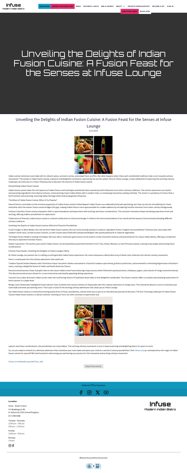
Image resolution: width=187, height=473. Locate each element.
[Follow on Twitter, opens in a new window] (97, 393)
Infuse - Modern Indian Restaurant (160, 406)
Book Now (44, 6)
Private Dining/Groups (139, 6)
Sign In (170, 6)
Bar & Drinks (107, 6)
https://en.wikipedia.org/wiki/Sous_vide (26, 361)
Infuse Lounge (140, 350)
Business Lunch (91, 6)
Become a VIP (158, 6)
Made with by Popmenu (53, 385)
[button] (121, 6)
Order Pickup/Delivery (62, 6)
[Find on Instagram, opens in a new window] (89, 393)
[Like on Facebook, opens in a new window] (81, 393)
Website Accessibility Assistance (93, 457)
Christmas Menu (130, 11)
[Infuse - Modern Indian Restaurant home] (13, 6)
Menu (78, 6)
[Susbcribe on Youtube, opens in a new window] (106, 393)
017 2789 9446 (14, 416)
